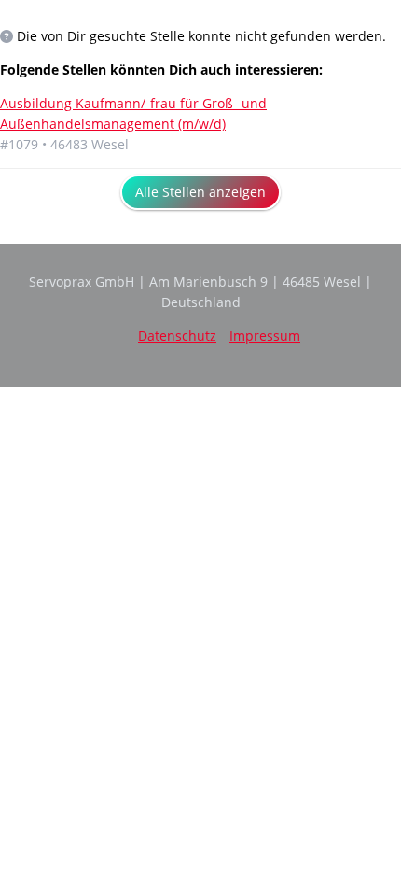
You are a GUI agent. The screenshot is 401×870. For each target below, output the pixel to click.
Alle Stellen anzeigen (200, 192)
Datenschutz (177, 335)
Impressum (264, 335)
